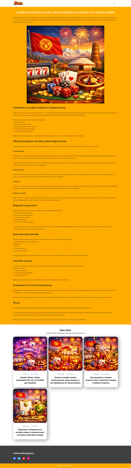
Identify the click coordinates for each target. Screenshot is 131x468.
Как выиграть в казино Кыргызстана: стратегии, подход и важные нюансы (101, 380)
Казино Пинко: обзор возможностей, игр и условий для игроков (30, 380)
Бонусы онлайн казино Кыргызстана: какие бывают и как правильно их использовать (65, 380)
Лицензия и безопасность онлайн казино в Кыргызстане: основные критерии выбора (30, 432)
